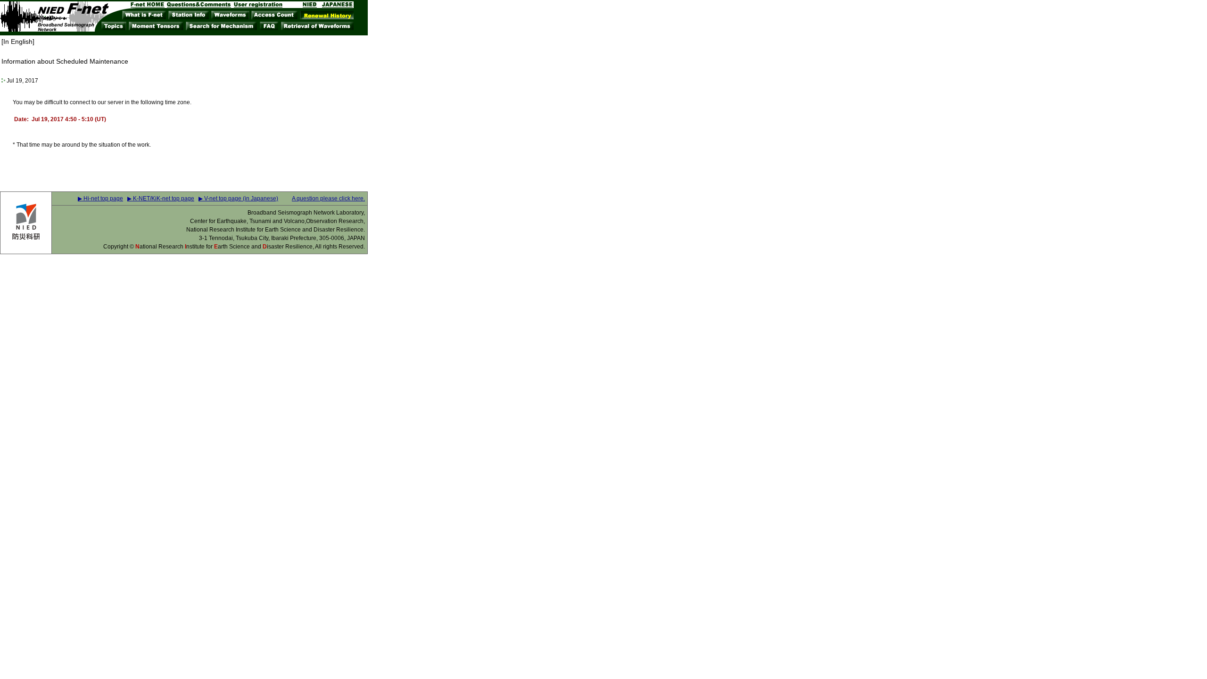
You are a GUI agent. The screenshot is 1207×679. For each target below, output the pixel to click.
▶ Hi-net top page (100, 198)
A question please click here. (328, 198)
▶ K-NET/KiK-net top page (160, 198)
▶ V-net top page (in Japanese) (238, 198)
